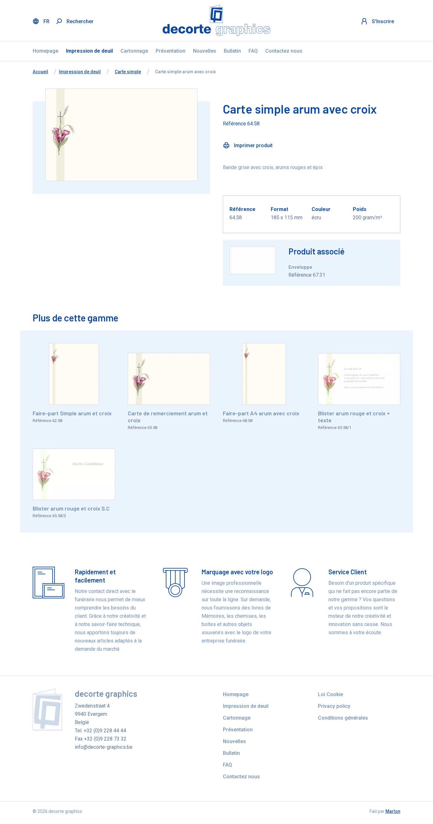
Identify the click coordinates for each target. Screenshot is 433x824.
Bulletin (232, 51)
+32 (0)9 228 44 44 (105, 731)
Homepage (45, 51)
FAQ (253, 51)
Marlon (392, 811)
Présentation (170, 51)
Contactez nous (283, 51)
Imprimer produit (253, 145)
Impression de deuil (89, 51)
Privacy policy (334, 706)
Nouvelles (204, 51)
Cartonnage (134, 51)
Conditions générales (343, 718)
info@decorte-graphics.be (103, 747)
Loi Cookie (330, 694)
